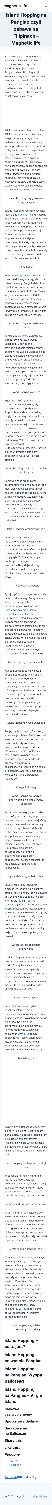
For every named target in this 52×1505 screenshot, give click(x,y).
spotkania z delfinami (20, 614)
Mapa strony (39, 1496)
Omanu (22, 1033)
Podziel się (11, 1477)
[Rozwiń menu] (46, 5)
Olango (12, 904)
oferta (22, 275)
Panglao (22, 214)
